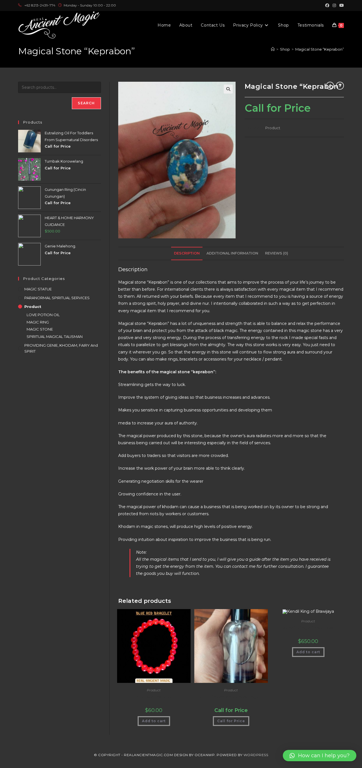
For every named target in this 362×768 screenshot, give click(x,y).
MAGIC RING (38, 322)
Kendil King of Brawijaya (308, 628)
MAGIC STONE (40, 329)
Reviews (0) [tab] (276, 253)
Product (272, 128)
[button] (228, 89)
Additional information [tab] (232, 253)
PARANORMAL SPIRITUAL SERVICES (57, 297)
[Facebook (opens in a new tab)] (327, 5)
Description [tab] (187, 253)
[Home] (273, 49)
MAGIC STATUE (38, 289)
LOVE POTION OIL (43, 314)
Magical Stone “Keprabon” (319, 49)
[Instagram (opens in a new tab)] (334, 5)
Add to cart (154, 721)
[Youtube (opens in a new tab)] (341, 5)
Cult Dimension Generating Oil (231, 697)
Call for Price (231, 721)
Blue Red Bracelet (153, 697)
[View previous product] (330, 86)
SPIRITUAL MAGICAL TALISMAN (55, 336)
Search (86, 103)
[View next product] (340, 86)
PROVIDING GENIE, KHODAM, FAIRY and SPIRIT (61, 348)
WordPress (256, 755)
